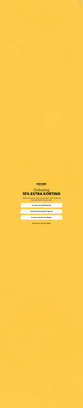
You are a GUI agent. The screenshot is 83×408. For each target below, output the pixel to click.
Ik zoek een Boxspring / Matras (41, 211)
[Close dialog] (80, 2)
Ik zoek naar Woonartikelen (41, 217)
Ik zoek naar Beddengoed (41, 205)
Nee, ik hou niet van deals (41, 223)
